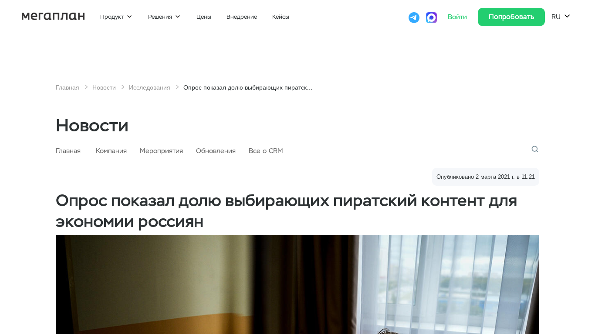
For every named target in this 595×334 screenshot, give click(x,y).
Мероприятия (161, 151)
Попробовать (511, 16)
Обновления (216, 151)
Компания (111, 151)
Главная (67, 87)
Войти (458, 17)
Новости (104, 87)
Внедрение (242, 16)
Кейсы (280, 16)
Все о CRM (266, 151)
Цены (203, 16)
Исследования (149, 87)
